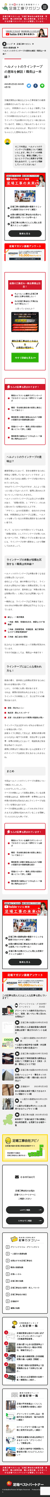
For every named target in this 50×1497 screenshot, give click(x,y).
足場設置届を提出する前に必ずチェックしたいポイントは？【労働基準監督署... (30, 1336)
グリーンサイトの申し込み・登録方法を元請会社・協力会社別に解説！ (30, 1417)
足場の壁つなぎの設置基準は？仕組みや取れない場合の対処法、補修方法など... (30, 1347)
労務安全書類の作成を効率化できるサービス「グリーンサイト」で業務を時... (30, 1440)
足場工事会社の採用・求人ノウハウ (25, 1288)
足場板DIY (15, 1301)
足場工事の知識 (17, 1281)
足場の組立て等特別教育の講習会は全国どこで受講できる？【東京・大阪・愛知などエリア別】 (30, 1061)
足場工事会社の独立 (19, 1295)
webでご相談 (25, 1210)
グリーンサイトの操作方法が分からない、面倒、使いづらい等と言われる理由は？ (30, 1014)
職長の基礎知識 (17, 1267)
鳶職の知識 (15, 1308)
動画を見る (25, 233)
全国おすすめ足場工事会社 (21, 1261)
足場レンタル (16, 1274)
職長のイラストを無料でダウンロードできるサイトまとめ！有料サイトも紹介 (26, 398)
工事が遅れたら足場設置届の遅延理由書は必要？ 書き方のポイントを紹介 (31, 1030)
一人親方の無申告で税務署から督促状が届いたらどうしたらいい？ (30, 1452)
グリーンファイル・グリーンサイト (25, 1247)
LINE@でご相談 (25, 1220)
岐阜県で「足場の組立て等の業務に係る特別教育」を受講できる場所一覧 (30, 1122)
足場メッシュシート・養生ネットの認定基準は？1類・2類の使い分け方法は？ (30, 1077)
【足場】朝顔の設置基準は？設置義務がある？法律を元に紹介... (30, 1368)
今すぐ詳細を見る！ (25, 357)
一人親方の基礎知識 (19, 1254)
